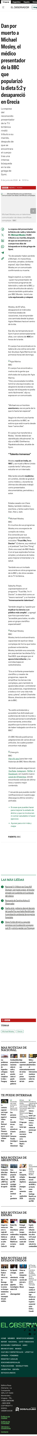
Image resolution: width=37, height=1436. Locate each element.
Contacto (4, 1432)
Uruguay (6, 2)
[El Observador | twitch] (35, 1334)
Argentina (6, 1369)
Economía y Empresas (11, 1345)
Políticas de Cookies (5, 1417)
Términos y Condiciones (6, 1427)
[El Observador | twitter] (22, 1326)
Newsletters (22, 1366)
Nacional (12, 1342)
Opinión (4, 1356)
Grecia (19, 1031)
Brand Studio (7, 1349)
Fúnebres (14, 1356)
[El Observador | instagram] (30, 1326)
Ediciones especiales (10, 1362)
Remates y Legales (9, 1359)
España (16, 1369)
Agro (25, 1345)
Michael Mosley (18, 235)
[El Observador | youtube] (35, 1326)
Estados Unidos (8, 1373)
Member (11, 1338)
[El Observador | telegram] (30, 1334)
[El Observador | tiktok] (25, 1330)
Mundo (18, 1349)
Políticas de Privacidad (5, 1422)
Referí (4, 1342)
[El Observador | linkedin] (30, 1330)
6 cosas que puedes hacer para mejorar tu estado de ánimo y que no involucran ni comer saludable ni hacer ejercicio (23, 813)
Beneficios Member (25, 1338)
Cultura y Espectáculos (12, 1352)
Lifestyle (29, 1352)
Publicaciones (7, 1366)
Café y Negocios (26, 1342)
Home (3, 1338)
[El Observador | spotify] (35, 1330)
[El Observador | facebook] (26, 1326)
